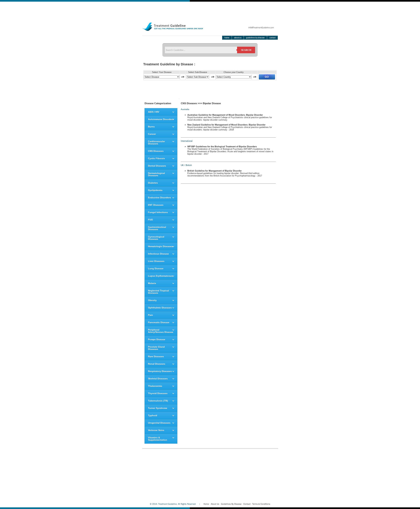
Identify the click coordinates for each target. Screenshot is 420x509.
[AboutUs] (215, 504)
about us (238, 38)
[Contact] (246, 504)
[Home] (206, 504)
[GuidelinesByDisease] (231, 504)
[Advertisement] (210, 9)
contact (272, 38)
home (226, 38)
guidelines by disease (255, 38)
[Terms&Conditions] (261, 504)
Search (246, 50)
